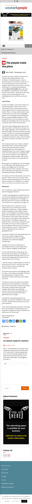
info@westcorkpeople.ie (7, 487)
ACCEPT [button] (24, 501)
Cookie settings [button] (15, 501)
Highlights (6, 337)
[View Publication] (16, 30)
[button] (26, 46)
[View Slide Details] (16, 15)
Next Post (6, 333)
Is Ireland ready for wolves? (16, 341)
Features (4, 58)
